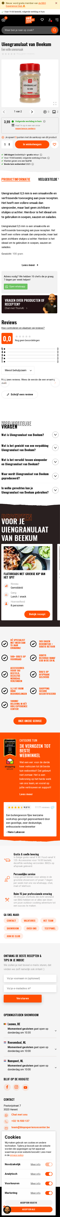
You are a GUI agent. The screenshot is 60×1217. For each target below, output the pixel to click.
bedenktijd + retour (21, 154)
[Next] (32, 111)
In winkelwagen (32, 144)
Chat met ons (19, 1114)
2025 (17, 164)
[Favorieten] (42, 19)
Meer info (35, 1164)
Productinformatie (15, 179)
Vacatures (29, 920)
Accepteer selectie (28, 1202)
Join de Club (13, 936)
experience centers (25, 128)
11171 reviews (42, 807)
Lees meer (26, 794)
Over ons (31, 928)
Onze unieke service (30, 721)
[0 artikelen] (4, 19)
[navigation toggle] (56, 20)
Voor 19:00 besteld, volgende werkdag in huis (25, 158)
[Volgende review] (55, 383)
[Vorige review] (5, 383)
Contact (11, 920)
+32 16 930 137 (20, 1121)
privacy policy (16, 1155)
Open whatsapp (17, 286)
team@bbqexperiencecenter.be (30, 1127)
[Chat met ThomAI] (29, 304)
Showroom (13, 928)
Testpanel (50, 928)
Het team (48, 920)
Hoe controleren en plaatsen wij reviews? (23, 328)
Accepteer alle (28, 1209)
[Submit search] (54, 30)
